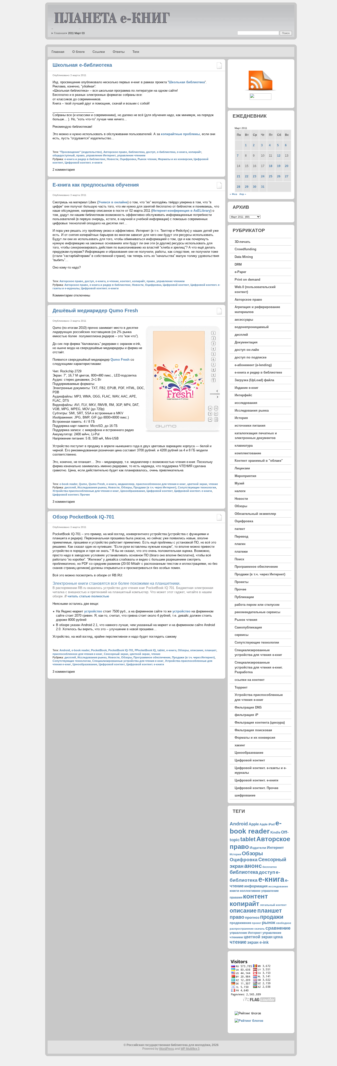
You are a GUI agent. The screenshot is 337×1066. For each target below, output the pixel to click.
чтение (213, 483)
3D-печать (242, 242)
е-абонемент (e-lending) (253, 365)
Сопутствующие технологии (197, 487)
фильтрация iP (246, 715)
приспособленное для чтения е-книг (161, 483)
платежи (241, 551)
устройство (93, 611)
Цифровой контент (176, 284)
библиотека (137, 151)
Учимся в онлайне (113, 202)
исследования (246, 403)
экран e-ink (258, 942)
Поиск (239, 559)
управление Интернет (101, 155)
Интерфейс (243, 395)
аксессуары (244, 319)
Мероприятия (245, 476)
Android (64, 650)
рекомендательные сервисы (257, 612)
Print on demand (247, 279)
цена (278, 937)
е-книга (182, 151)
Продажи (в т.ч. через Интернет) (154, 487)
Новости (112, 159)
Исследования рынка (92, 487)
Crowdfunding (245, 249)
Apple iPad (267, 824)
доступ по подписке (250, 357)
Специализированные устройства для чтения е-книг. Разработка (259, 667)
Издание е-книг (246, 388)
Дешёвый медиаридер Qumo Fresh (95, 310)
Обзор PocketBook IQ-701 (83, 517)
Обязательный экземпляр (255, 514)
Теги (135, 52)
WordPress (166, 1048)
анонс (253, 865)
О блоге (78, 52)
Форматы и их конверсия (175, 159)
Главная (59, 33)
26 (279, 176)
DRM (238, 264)
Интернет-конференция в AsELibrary (181, 210)
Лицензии (242, 468)
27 (286, 176)
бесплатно (269, 866)
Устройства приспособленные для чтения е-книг (86, 490)
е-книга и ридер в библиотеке (84, 159)
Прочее (240, 589)
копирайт (194, 151)
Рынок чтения (147, 159)
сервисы (241, 635)
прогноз (252, 918)
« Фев (233, 194)
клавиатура (244, 445)
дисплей (70, 487)
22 (246, 176)
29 (246, 186)
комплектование (248, 453)
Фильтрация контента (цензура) (260, 722)
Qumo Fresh (120, 359)
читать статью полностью (88, 596)
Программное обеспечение (151, 657)
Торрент (241, 687)
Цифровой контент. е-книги (83, 162)
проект (256, 922)
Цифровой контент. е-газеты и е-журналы (260, 770)
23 (254, 176)
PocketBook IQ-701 (120, 650)
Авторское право (115, 151)
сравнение (278, 928)
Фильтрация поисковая (253, 730)
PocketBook (99, 650)
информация (256, 886)
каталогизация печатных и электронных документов (256, 435)
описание (196, 650)
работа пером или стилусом (257, 604)
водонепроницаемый (252, 327)
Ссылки (99, 52)
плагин (240, 544)
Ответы (119, 52)
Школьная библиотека (187, 82)
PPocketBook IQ (145, 650)
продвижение (240, 923)
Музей (239, 483)
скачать (259, 928)
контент (125, 281)
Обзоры (126, 487)
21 (238, 176)
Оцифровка (128, 159)
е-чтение (113, 281)
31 (262, 186)
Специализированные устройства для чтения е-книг (128, 660)
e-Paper (240, 272)
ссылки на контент (249, 680)
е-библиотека (166, 151)
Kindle (275, 832)
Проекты (241, 582)
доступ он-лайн (247, 350)
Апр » (242, 194)
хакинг (240, 745)
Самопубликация (248, 627)
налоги (240, 491)
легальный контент (273, 904)
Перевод (241, 536)
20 (286, 166)
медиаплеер (126, 483)
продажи (271, 917)
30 (254, 186)
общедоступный (64, 155)
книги (234, 891)
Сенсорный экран (116, 653)
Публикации (244, 597)
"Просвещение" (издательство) (80, 151)
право (80, 155)
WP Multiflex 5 (190, 1048)
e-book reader (68, 483)
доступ (150, 151)
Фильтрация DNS (248, 707)
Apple (254, 824)
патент (240, 529)
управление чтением (131, 155)
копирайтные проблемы (180, 134)
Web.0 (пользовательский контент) (255, 289)
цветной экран (197, 483)
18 (270, 166)
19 (279, 166)
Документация (246, 342)
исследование (278, 886)
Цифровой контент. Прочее (71, 494)
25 (270, 176)
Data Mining (244, 257)
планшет (210, 650)
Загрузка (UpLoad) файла (254, 380)
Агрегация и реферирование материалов (257, 309)
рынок (268, 922)
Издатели (258, 848)
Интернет (275, 847)
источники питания (250, 425)
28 (238, 186)
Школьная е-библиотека (82, 65)
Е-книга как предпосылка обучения (96, 185)
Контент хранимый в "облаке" (259, 460)
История (241, 418)
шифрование (245, 795)
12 (279, 155)
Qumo (83, 483)
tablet (161, 650)
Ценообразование (132, 490)
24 (262, 176)
